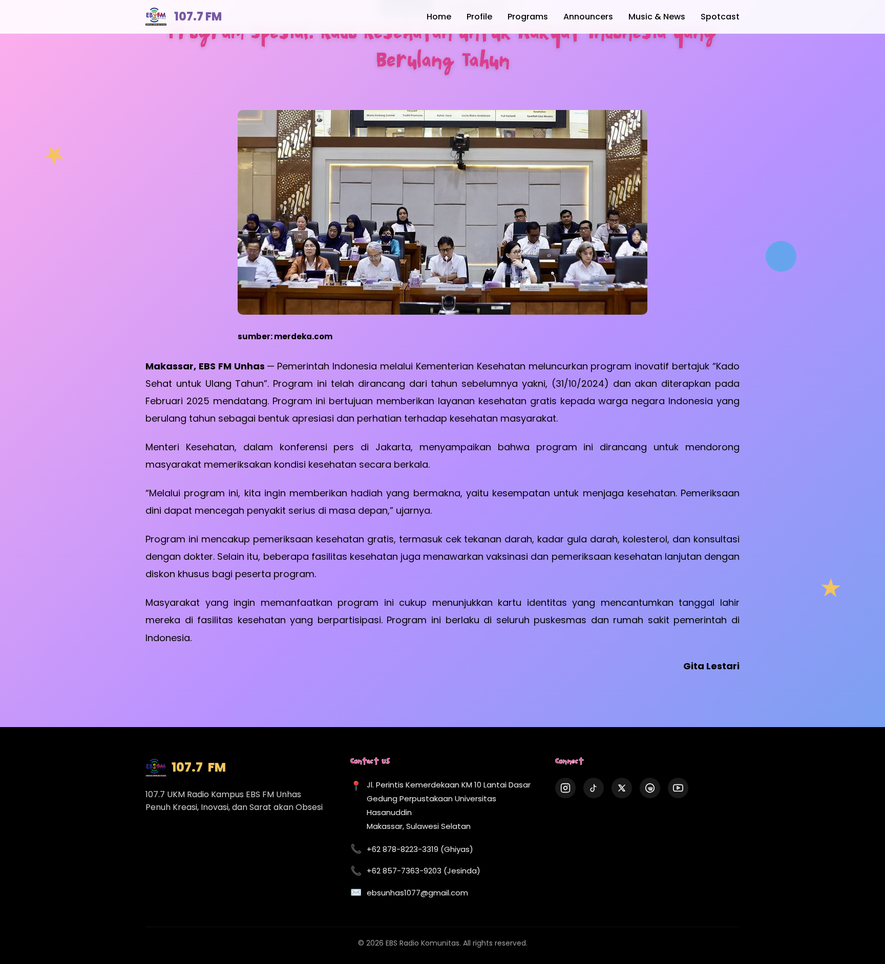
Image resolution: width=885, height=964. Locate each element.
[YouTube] (678, 788)
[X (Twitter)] (622, 788)
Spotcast (720, 17)
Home (439, 17)
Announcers (588, 17)
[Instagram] (565, 788)
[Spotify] (650, 788)
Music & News (656, 17)
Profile (479, 17)
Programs (528, 17)
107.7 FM (198, 17)
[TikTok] (593, 788)
